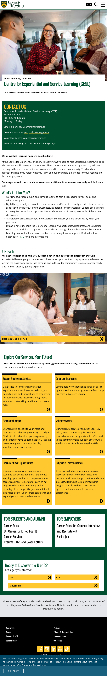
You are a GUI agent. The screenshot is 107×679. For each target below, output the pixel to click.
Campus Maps (11, 640)
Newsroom (10, 628)
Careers (9, 632)
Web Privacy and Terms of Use (31, 665)
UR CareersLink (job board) (20, 530)
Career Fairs (11, 525)
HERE (21, 236)
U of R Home (8, 92)
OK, (13, 671)
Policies (57, 628)
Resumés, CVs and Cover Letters (23, 541)
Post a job (63, 536)
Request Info (15, 585)
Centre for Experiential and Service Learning (42, 92)
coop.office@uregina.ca (36, 132)
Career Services (13, 536)
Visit (58, 577)
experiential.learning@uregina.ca (28, 126)
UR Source (58, 640)
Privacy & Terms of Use (63, 632)
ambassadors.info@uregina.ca (44, 143)
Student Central (60, 636)
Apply (12, 577)
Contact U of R (12, 636)
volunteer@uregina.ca (34, 138)
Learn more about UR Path (14, 339)
